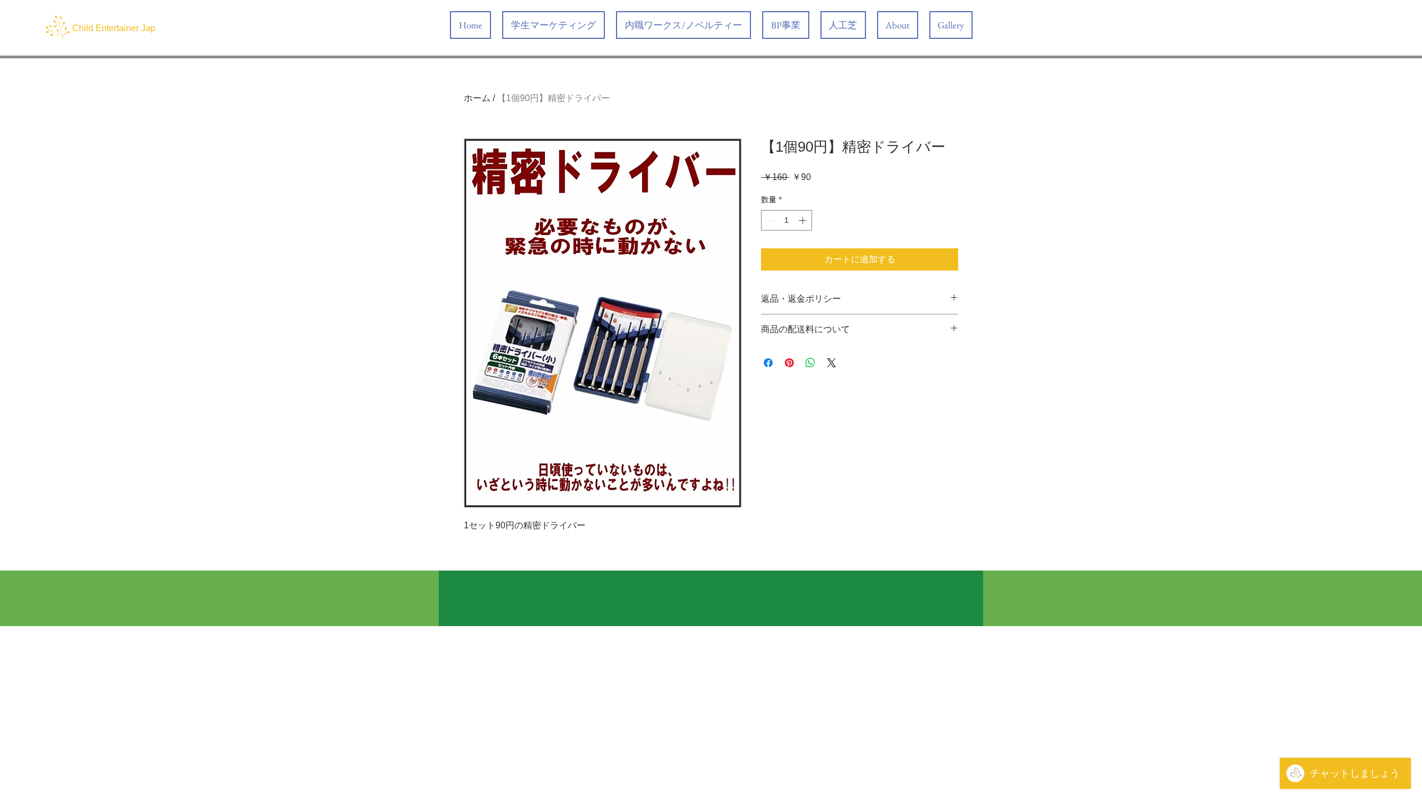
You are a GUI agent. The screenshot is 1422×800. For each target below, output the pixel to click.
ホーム (477, 98)
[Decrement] (770, 220)
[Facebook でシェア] (768, 362)
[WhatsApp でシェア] (810, 362)
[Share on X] (831, 362)
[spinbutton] (787, 220)
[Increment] (803, 220)
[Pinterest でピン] (789, 362)
